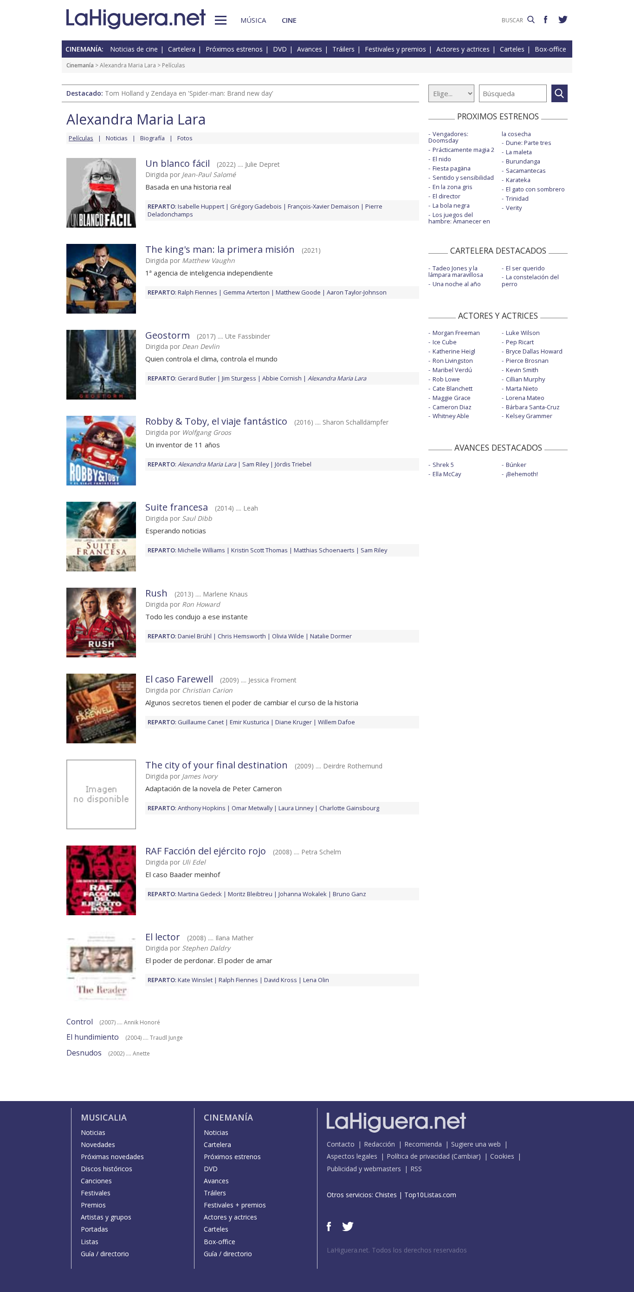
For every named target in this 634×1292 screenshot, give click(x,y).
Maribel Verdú (452, 370)
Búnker (516, 464)
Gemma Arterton (246, 292)
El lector (162, 937)
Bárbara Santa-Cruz (533, 407)
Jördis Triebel (293, 464)
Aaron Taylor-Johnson (357, 292)
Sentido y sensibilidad (463, 177)
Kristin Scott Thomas (259, 550)
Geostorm (167, 335)
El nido (442, 159)
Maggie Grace (452, 398)
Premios (93, 1204)
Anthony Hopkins (202, 808)
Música (253, 20)
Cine (289, 20)
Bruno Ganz (349, 894)
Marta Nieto (522, 388)
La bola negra (451, 205)
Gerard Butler (197, 378)
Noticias (117, 138)
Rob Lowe (446, 379)
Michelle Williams (201, 550)
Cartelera (181, 49)
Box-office (550, 49)
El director (446, 196)
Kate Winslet (195, 980)
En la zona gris (452, 187)
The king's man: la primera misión (220, 249)
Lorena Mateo (525, 398)
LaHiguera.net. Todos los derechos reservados (397, 1250)
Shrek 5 (443, 464)
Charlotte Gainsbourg (349, 808)
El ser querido (525, 268)
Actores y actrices (463, 49)
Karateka (518, 180)
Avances (309, 49)
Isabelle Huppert (201, 206)
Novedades (98, 1144)
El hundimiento (92, 1037)
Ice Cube (445, 342)
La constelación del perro (530, 280)
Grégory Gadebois (256, 206)
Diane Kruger (293, 722)
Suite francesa (176, 507)
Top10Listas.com (430, 1194)
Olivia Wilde (288, 636)
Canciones (96, 1180)
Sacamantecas (526, 170)
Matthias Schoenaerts (324, 550)
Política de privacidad (418, 1156)
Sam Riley (255, 464)
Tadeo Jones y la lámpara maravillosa (455, 271)
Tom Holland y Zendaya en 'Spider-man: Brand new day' (189, 93)
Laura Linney (295, 808)
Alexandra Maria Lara (128, 65)
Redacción (379, 1144)
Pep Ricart (520, 342)
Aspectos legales (352, 1156)
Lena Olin (316, 980)
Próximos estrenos (234, 49)
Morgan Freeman (456, 332)
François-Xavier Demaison (323, 206)
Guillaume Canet (201, 722)
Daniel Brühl (195, 636)
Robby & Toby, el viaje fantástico (216, 421)
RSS (416, 1168)
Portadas (94, 1229)
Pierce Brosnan (527, 360)
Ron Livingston (453, 360)
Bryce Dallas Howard (534, 351)
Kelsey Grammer (529, 416)
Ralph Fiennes (197, 292)
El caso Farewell (179, 679)
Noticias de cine (134, 49)
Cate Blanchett (452, 388)
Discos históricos (106, 1168)
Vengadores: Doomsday (448, 137)
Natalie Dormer (331, 636)
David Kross (280, 980)
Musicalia (104, 1117)
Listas (89, 1241)
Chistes (386, 1194)
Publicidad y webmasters (364, 1168)
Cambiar (466, 1156)
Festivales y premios (395, 49)
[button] (220, 20)
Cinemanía (80, 65)
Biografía (152, 138)
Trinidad (517, 198)
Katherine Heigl (454, 351)
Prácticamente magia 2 (463, 149)
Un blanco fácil (177, 163)
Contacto (341, 1144)
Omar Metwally (252, 808)
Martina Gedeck (200, 894)
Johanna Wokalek (302, 894)
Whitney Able (451, 416)
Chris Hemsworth (242, 636)
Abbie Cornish (282, 378)
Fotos (185, 138)
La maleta (519, 152)
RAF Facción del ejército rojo (205, 851)
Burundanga (523, 161)
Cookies (502, 1156)
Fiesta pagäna (452, 168)
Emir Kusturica (249, 722)
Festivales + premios (235, 1204)
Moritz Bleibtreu (250, 894)
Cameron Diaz (452, 407)
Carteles (512, 49)
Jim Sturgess (239, 378)
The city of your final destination (216, 765)
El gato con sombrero (535, 189)
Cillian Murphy (525, 379)
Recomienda (423, 1144)
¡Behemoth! (522, 474)
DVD (280, 49)
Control (79, 1022)
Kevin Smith (522, 370)
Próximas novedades (112, 1156)
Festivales (95, 1192)
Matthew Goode (298, 292)
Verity (514, 207)
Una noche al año (457, 284)
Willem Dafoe (336, 722)
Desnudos (84, 1053)
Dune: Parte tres (528, 142)
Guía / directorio (105, 1253)
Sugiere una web (476, 1144)
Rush (156, 593)
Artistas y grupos (106, 1217)
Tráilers (343, 49)
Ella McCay (447, 474)
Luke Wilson (523, 332)
